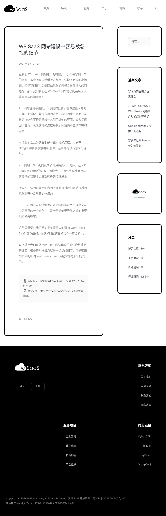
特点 (64, 8)
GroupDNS (144, 464)
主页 (46, 8)
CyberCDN (144, 436)
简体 (22, 386)
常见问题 (146, 386)
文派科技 (60, 503)
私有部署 (71, 455)
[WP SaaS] (16, 8)
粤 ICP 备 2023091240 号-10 (109, 498)
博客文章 (133, 248)
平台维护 (71, 464)
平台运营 (133, 257)
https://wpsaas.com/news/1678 (57, 291)
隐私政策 (146, 404)
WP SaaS (53, 281)
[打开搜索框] (156, 8)
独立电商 (71, 445)
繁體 (38, 386)
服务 (86, 8)
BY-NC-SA (77, 281)
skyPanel (145, 455)
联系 (140, 8)
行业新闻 (27, 319)
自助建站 (133, 267)
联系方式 (146, 395)
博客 (122, 8)
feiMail (147, 445)
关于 (104, 8)
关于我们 (146, 376)
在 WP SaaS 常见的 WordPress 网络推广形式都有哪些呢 (139, 111)
